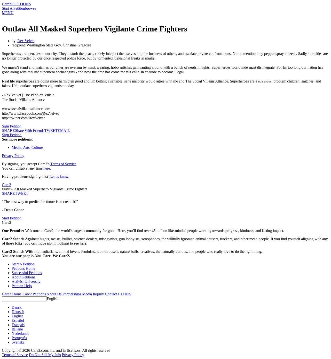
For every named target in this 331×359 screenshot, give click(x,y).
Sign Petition (12, 126)
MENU (8, 13)
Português (19, 338)
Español (18, 320)
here (46, 168)
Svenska (18, 342)
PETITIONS (21, 4)
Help (127, 294)
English (52, 299)
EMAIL (64, 130)
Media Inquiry (93, 294)
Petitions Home (23, 268)
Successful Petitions (27, 273)
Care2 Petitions (34, 294)
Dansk (17, 307)
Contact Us (113, 294)
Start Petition (12, 218)
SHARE (8, 193)
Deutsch (18, 312)
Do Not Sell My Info (45, 355)
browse (30, 8)
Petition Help (22, 286)
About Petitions (23, 277)
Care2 (6, 4)
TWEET (51, 130)
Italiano (17, 329)
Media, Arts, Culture (27, 147)
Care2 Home (12, 294)
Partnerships (72, 294)
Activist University (26, 281)
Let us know (58, 176)
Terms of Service (63, 164)
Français (18, 325)
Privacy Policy (13, 156)
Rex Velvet (25, 41)
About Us (54, 294)
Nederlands (20, 333)
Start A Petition (13, 8)
